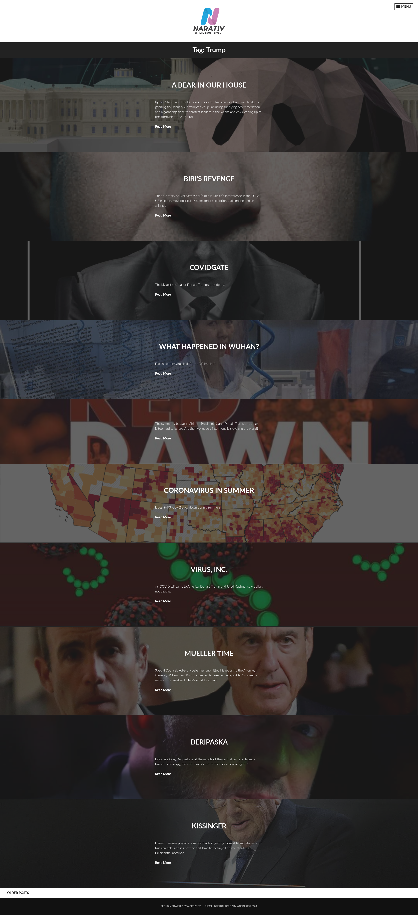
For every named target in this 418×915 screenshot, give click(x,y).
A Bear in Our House (209, 85)
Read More (163, 126)
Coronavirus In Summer (209, 490)
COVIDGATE (209, 267)
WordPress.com (247, 906)
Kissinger (209, 826)
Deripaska (209, 742)
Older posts (18, 893)
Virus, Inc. (209, 569)
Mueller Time (209, 653)
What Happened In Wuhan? (209, 346)
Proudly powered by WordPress (181, 906)
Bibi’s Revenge (209, 179)
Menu (405, 6)
